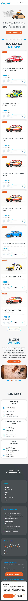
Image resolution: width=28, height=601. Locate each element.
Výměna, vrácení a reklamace (12, 526)
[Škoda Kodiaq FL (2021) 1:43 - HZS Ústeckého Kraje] (14, 198)
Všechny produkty (14, 329)
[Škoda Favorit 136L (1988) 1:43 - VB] (14, 266)
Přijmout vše (8, 596)
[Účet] (23, 3)
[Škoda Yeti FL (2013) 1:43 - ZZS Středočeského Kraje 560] (14, 93)
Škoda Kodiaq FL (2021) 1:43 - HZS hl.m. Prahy (13, 139)
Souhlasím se (15, 564)
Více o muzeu (12, 361)
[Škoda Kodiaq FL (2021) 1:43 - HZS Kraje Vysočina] (14, 163)
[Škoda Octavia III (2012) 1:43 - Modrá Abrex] (14, 233)
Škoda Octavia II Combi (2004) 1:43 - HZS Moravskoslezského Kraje (13, 69)
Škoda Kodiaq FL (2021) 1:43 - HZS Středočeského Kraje (12, 311)
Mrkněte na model (12, 32)
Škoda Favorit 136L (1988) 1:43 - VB (12, 277)
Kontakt (7, 500)
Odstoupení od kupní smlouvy (12, 529)
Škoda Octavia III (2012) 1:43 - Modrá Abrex (14, 243)
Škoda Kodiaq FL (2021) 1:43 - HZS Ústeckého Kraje (12, 209)
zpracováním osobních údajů (18, 564)
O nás (6, 492)
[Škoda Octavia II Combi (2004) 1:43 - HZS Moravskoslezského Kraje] (14, 58)
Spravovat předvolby (19, 596)
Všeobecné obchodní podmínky (13, 513)
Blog (6, 495)
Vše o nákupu (8, 489)
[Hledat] (17, 3)
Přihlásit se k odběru (12, 574)
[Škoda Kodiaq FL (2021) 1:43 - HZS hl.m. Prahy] (14, 128)
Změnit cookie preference (11, 531)
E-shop (7, 487)
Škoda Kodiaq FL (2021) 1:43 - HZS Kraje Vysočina (13, 174)
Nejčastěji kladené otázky (11, 518)
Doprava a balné (9, 523)
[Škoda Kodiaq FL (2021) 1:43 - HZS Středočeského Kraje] (14, 299)
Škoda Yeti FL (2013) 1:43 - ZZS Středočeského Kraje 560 (11, 104)
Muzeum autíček (9, 497)
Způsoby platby (9, 521)
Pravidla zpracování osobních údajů (14, 516)
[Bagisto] (6, 3)
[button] (20, 3)
